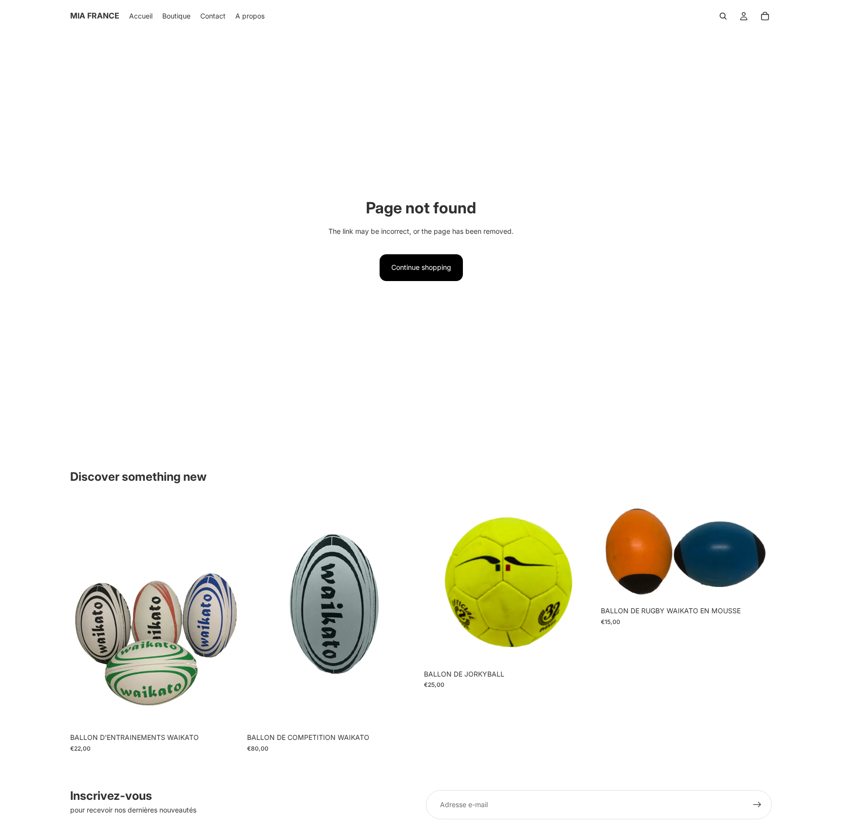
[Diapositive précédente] (84, 614)
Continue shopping (421, 267)
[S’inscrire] (757, 804)
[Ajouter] (403, 713)
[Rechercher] (723, 16)
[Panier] (765, 16)
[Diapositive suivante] (226, 614)
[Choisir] (226, 713)
